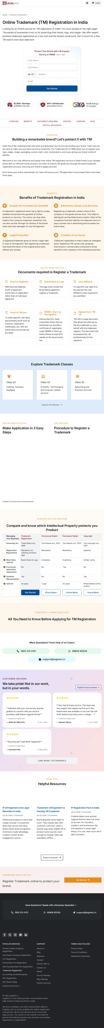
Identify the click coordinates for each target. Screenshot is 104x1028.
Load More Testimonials (52, 760)
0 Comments (18, 815)
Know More (51, 592)
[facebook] (5, 935)
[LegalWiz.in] (11, 2)
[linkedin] (26, 935)
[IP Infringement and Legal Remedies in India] (18, 796)
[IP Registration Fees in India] (86, 796)
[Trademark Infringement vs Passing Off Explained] (52, 796)
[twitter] (10, 935)
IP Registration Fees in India (85, 807)
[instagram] (15, 935)
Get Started (52, 88)
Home (5, 15)
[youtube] (21, 935)
